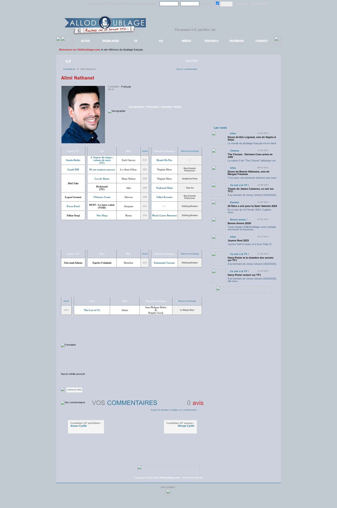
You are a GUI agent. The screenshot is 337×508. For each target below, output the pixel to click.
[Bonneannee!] (238, 219)
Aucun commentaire (186, 69)
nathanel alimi (74, 389)
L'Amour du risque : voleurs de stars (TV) (102, 160)
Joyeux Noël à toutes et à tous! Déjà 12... (250, 244)
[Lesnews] (220, 127)
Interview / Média (171, 106)
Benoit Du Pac (164, 160)
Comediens (70, 69)
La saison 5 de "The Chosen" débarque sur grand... (252, 161)
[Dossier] (234, 202)
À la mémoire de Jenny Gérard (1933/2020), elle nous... (252, 196)
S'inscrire (242, 4)
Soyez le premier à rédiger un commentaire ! (174, 410)
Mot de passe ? (260, 4)
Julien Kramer (164, 197)
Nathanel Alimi (164, 187)
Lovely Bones (102, 178)
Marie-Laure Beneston (164, 215)
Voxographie (136, 106)
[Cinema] (234, 150)
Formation (152, 106)
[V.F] (69, 61)
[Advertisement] (244, 96)
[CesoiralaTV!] (239, 185)
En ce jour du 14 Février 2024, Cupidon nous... (249, 211)
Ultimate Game (102, 197)
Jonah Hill (73, 169)
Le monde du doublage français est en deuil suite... (252, 144)
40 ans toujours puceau (102, 169)
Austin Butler (73, 160)
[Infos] (233, 133)
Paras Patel (73, 206)
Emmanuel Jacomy (164, 262)
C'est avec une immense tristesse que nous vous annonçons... (252, 179)
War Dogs (102, 215)
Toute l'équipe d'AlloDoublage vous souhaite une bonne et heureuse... (252, 228)
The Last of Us (92, 310)
